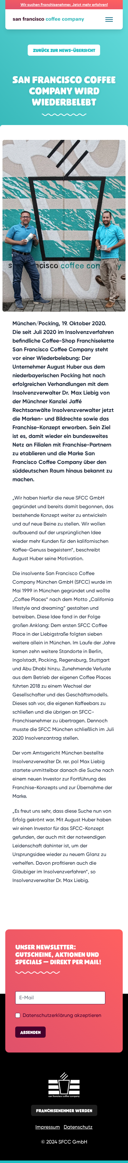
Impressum (47, 1127)
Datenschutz (78, 1127)
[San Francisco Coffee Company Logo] (60, 19)
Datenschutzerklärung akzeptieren (62, 1015)
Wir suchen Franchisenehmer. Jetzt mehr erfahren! (64, 4)
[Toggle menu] (109, 19)
